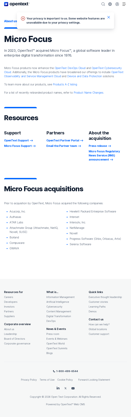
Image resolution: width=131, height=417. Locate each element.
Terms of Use (47, 379)
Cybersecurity (54, 306)
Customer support (99, 333)
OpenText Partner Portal (62, 140)
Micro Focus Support (18, 146)
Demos (93, 311)
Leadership (10, 333)
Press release (98, 146)
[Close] (108, 17)
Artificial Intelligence (57, 301)
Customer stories (98, 301)
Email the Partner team (61, 146)
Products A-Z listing (65, 84)
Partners (9, 311)
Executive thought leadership (105, 297)
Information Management (60, 297)
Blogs (49, 353)
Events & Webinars (56, 338)
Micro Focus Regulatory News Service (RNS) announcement (104, 155)
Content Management (58, 311)
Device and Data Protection (84, 76)
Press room (52, 333)
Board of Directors (14, 338)
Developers (10, 301)
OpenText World (55, 343)
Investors (9, 306)
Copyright (35, 396)
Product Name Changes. (89, 92)
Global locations (98, 329)
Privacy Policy (29, 379)
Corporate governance (17, 343)
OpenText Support (16, 140)
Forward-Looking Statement (94, 379)
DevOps (51, 320)
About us (9, 329)
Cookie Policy (65, 379)
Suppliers (9, 316)
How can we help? (99, 324)
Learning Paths (97, 306)
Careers (8, 297)
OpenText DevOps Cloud (70, 68)
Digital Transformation (58, 316)
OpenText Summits (56, 348)
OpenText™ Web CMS (73, 404)
